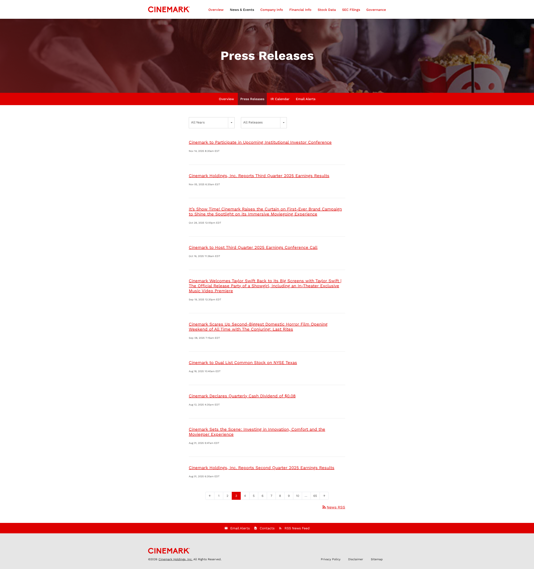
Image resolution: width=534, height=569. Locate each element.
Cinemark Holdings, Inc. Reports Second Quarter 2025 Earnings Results (261, 467)
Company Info (271, 10)
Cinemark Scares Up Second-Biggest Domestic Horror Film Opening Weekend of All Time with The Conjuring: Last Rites (258, 327)
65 (316, 496)
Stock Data (327, 10)
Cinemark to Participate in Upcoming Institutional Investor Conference (260, 142)
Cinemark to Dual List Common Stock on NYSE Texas (243, 362)
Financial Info (300, 10)
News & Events (242, 10)
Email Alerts (305, 99)
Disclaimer (355, 559)
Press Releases (252, 99)
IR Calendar (280, 99)
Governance (376, 10)
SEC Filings (351, 10)
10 (299, 496)
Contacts (267, 528)
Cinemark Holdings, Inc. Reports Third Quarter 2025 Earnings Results (259, 175)
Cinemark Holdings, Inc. (176, 559)
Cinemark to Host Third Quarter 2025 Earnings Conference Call (253, 247)
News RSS (333, 507)
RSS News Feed (297, 528)
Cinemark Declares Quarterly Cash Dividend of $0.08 (242, 395)
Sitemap (377, 559)
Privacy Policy (330, 559)
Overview (216, 10)
